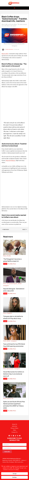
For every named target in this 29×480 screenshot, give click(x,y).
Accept (14, 473)
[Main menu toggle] (14, 8)
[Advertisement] (14, 104)
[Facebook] (9, 435)
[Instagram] (13, 435)
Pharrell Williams (10, 160)
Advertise (14, 426)
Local (5, 263)
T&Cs (14, 430)
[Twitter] (11, 435)
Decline (14, 477)
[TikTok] (15, 435)
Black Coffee (5, 53)
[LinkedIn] (17, 435)
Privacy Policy (14, 428)
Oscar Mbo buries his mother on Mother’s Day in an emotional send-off (13, 374)
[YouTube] (19, 435)
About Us (14, 424)
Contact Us (14, 432)
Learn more (22, 469)
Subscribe (7, 451)
